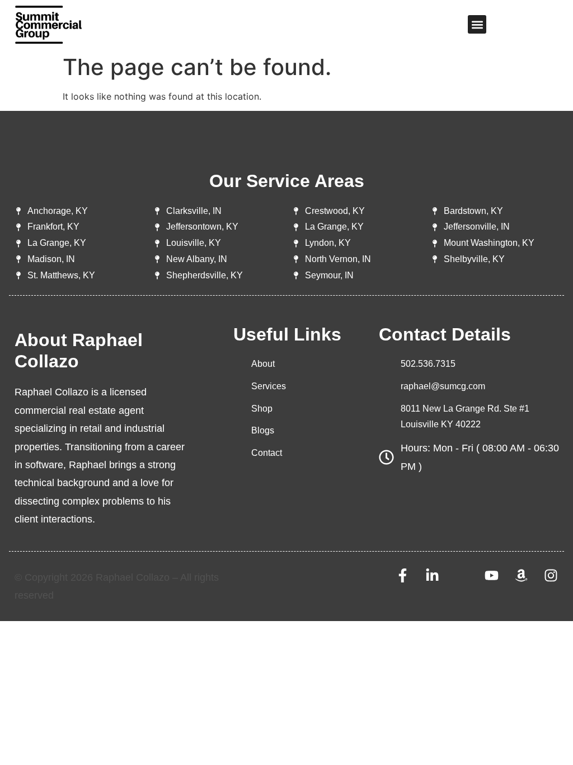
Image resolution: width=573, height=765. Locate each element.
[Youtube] (492, 575)
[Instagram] (551, 575)
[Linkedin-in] (432, 575)
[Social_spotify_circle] (462, 575)
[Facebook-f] (403, 575)
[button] (477, 24)
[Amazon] (521, 575)
